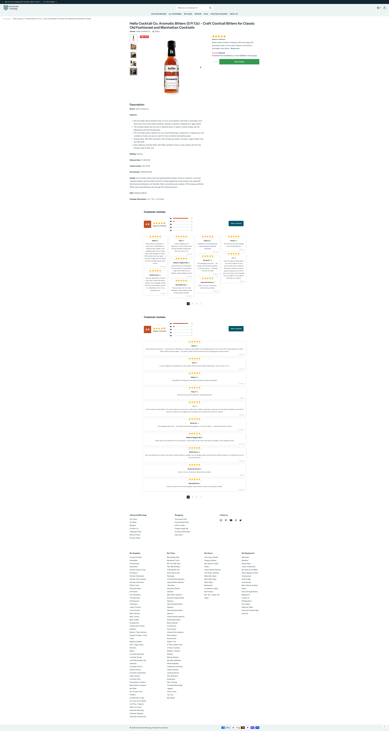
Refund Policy (135, 535)
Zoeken (210, 7)
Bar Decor (208, 553)
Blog (206, 14)
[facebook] (235, 520)
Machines (245, 557)
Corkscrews (171, 629)
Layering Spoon (173, 673)
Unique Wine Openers (175, 632)
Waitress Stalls (247, 607)
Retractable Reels (173, 620)
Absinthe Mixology (137, 710)
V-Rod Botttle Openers (175, 579)
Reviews (198, 14)
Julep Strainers (172, 670)
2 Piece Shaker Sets (174, 645)
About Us (234, 14)
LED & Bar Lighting (211, 573)
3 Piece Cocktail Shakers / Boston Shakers (173, 651)
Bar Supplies (135, 553)
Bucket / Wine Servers (138, 632)
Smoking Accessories (138, 717)
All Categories (175, 14)
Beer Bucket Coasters (138, 685)
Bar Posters (208, 592)
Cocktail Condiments (138, 673)
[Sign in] (379, 7)
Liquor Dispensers (248, 567)
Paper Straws (135, 676)
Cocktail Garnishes (137, 654)
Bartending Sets (173, 557)
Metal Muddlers (173, 663)
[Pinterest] (226, 520)
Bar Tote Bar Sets (173, 564)
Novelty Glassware (137, 576)
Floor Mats (246, 604)
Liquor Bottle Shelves (212, 570)
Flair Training (172, 682)
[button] (2, 2)
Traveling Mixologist (175, 685)
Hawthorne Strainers (175, 666)
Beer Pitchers (135, 613)
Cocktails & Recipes (219, 14)
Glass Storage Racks (250, 592)
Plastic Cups (134, 585)
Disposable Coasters (138, 682)
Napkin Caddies (136, 642)
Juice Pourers (135, 610)
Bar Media (171, 698)
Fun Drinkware (135, 595)
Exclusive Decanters (182, 532)
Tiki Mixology (135, 598)
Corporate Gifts (181, 519)
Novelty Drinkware (137, 582)
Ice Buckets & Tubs (137, 698)
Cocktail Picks (135, 679)
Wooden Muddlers (174, 660)
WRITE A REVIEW (236, 223)
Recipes (133, 525)
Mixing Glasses (172, 657)
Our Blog (133, 522)
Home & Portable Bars (250, 610)
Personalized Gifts (182, 522)
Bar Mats (133, 688)
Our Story (133, 519)
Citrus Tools (171, 691)
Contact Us (134, 528)
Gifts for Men (180, 525)
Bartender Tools (173, 560)
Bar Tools (171, 553)
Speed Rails (246, 564)
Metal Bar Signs (210, 576)
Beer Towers (134, 617)
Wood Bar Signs (210, 579)
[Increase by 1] (217, 60)
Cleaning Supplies (136, 713)
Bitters (132, 651)
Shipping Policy (136, 532)
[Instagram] (221, 520)
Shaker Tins (171, 642)
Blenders (245, 560)
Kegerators (246, 595)
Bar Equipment (248, 553)
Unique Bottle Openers (175, 617)
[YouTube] (231, 520)
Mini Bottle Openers (174, 595)
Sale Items (179, 535)
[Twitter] (240, 520)
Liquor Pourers (135, 607)
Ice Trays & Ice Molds (138, 701)
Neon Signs (208, 582)
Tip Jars (170, 695)
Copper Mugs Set (181, 528)
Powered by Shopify (160, 728)
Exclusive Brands (158, 14)
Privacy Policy (135, 538)
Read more (235, 48)
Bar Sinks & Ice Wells (250, 570)
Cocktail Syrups (136, 657)
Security (245, 613)
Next (41, 2)
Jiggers (170, 688)
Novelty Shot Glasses (138, 579)
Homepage (6, 19)
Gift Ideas (188, 14)
